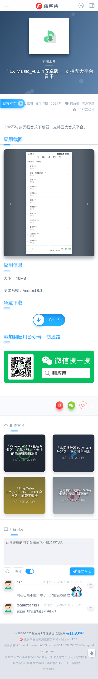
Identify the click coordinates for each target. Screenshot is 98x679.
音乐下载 (88, 103)
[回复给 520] (90, 585)
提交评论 (84, 571)
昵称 (18, 571)
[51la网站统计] (74, 633)
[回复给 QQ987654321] (90, 608)
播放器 (74, 103)
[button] (10, 202)
